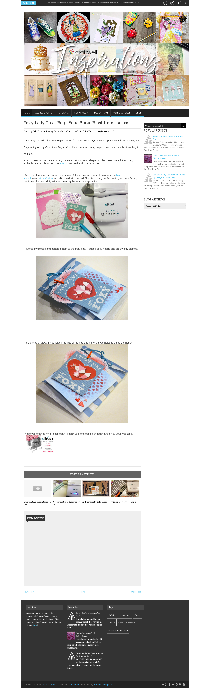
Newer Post (29, 592)
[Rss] (163, 684)
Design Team (101, 112)
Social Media (81, 112)
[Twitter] (173, 684)
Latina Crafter (45, 178)
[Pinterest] (176, 684)
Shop (138, 112)
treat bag (97, 131)
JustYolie (89, 131)
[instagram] (183, 684)
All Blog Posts (43, 112)
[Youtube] (180, 684)
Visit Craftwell (121, 112)
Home (27, 112)
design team (125, 615)
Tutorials (63, 112)
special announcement (118, 630)
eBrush (81, 131)
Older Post (136, 592)
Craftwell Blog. (49, 684)
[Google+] (166, 684)
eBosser (137, 615)
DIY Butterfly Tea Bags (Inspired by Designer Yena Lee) (169, 176)
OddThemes (73, 684)
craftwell (74, 131)
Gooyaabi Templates (103, 684)
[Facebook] (169, 684)
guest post (130, 622)
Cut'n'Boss (113, 615)
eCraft (120, 622)
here (35, 625)
